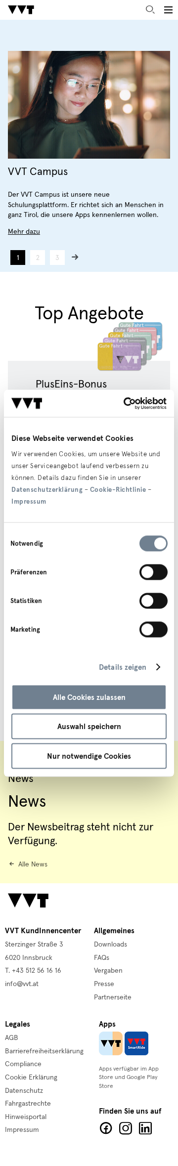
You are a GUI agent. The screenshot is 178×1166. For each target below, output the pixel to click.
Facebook (106, 1128)
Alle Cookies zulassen (89, 696)
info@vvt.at (22, 984)
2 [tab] (38, 258)
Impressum (28, 501)
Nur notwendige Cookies (89, 755)
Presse (104, 984)
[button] (168, 10)
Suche (150, 10)
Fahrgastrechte (28, 1103)
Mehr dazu (24, 231)
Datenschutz (24, 1090)
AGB (11, 1038)
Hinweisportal (25, 1117)
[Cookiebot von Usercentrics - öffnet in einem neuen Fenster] (126, 403)
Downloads (110, 944)
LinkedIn (145, 1128)
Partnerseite (113, 997)
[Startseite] (21, 10)
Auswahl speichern (89, 726)
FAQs (101, 957)
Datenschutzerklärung (47, 489)
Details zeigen (122, 667)
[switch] (153, 572)
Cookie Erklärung (31, 1077)
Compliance (23, 1064)
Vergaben (108, 970)
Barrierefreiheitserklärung (44, 1051)
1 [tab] (18, 258)
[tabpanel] (89, 144)
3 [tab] (57, 258)
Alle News (32, 864)
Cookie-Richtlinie (118, 489)
